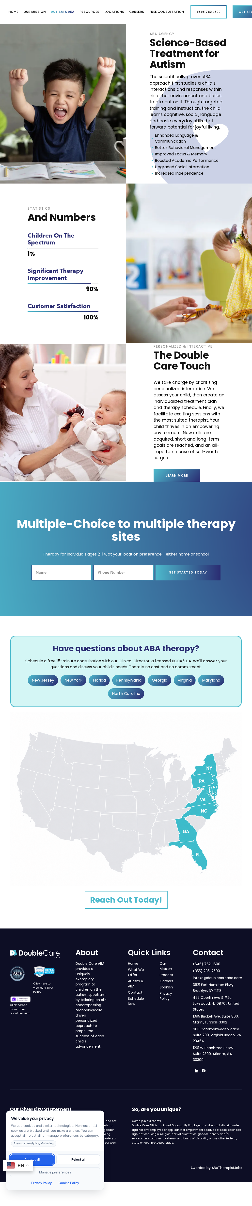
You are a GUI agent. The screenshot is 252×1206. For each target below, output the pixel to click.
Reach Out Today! (126, 899)
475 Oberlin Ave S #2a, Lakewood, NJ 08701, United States (216, 1003)
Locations (114, 11)
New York (73, 680)
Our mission (34, 11)
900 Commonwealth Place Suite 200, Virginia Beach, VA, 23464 (217, 1035)
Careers (136, 11)
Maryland (211, 680)
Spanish (166, 987)
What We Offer (136, 972)
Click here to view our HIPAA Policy (43, 988)
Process (166, 974)
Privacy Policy (166, 996)
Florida (99, 680)
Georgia (159, 680)
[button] (34, 11)
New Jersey (43, 680)
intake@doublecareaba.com (217, 977)
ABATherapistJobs (227, 1167)
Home (13, 11)
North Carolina (126, 693)
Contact (135, 992)
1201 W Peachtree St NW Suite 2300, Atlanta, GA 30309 (213, 1053)
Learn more (177, 475)
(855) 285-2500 (206, 970)
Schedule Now (136, 1001)
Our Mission (166, 966)
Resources (89, 11)
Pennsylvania (129, 680)
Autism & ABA (62, 11)
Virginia (185, 680)
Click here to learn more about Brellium (20, 1009)
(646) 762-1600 (206, 964)
